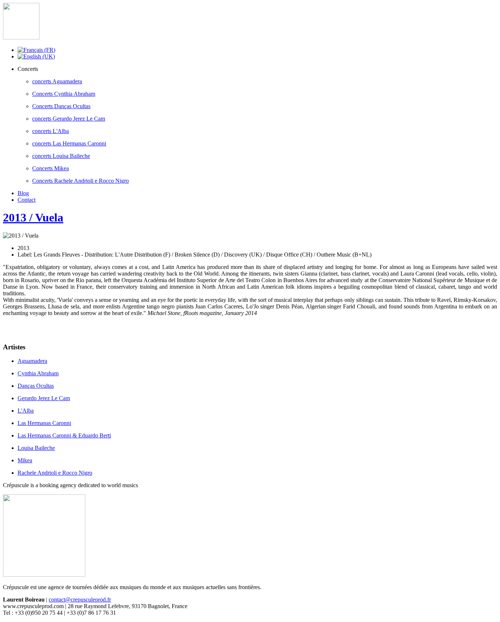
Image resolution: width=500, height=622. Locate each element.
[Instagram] (37, 328)
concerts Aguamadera (57, 81)
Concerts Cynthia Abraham (63, 94)
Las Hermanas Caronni (44, 423)
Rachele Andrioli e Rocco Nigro (55, 473)
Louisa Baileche (36, 448)
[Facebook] (9, 328)
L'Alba (26, 410)
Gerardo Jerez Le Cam (44, 398)
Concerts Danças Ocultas (61, 106)
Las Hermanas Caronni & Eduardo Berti (64, 435)
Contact (27, 200)
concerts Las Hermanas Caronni (69, 143)
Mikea (25, 460)
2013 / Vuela (33, 217)
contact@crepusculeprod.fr (80, 599)
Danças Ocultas (36, 386)
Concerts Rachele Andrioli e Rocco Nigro (80, 181)
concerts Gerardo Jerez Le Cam (68, 118)
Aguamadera (32, 361)
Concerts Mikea (50, 168)
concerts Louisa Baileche (61, 156)
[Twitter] (23, 328)
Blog (23, 193)
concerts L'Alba (50, 131)
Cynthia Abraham (38, 373)
